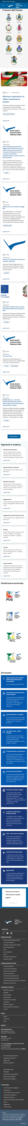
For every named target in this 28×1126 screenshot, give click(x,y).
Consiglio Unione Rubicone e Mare (12, 945)
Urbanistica (6, 1002)
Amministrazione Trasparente (11, 1088)
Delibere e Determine (9, 1097)
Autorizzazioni (7, 997)
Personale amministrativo (10, 957)
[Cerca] (25, 6)
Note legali (6, 1072)
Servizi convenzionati (8, 973)
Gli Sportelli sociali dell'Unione (11, 976)
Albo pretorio (7, 1090)
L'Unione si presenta (8, 942)
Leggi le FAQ (6, 1060)
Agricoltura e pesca (8, 990)
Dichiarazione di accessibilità (10, 1074)
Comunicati (6, 1019)
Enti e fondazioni (7, 952)
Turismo (5, 1009)
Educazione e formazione (9, 1000)
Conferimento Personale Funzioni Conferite (14, 980)
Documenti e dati (7, 959)
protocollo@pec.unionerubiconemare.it (13, 1043)
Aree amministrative (8, 947)
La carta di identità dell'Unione (11, 978)
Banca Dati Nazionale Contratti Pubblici (14, 1100)
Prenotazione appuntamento (10, 1056)
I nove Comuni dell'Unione (10, 969)
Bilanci (5, 1102)
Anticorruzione (7, 1107)
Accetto (23, 1123)
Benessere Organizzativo (9, 983)
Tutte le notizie (13, 436)
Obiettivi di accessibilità (9, 1076)
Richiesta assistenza (8, 1063)
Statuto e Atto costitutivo (10, 971)
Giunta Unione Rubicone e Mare (11, 940)
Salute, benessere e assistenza (11, 1007)
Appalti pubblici (7, 995)
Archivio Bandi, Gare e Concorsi (12, 1092)
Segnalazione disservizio (9, 1058)
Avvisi (7, 92)
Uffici (4, 949)
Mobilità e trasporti (8, 1004)
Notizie (7, 142)
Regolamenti (7, 1104)
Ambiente (5, 992)
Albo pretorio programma (10, 1095)
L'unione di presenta (8, 966)
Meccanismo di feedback (9, 1079)
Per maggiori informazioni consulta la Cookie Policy (12, 1118)
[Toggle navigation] (3, 5)
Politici (5, 954)
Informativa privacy (8, 1069)
